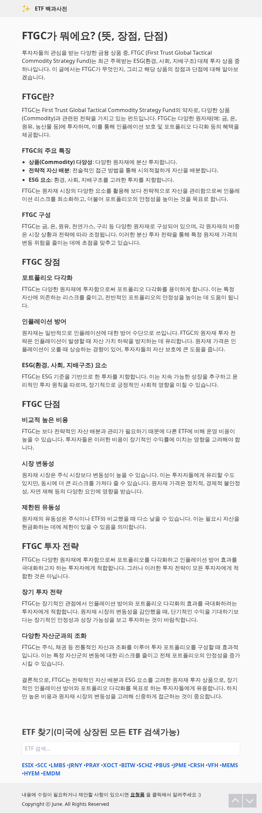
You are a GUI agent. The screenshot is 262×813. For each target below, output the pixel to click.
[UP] (235, 801)
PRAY (93, 765)
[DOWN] (250, 801)
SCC (42, 765)
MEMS (230, 765)
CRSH (197, 765)
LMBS (58, 765)
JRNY (75, 765)
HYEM (32, 773)
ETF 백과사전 (51, 8)
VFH (213, 765)
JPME (180, 765)
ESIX (28, 765)
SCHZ (145, 765)
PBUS (163, 765)
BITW (128, 765)
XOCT (110, 765)
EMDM (51, 773)
